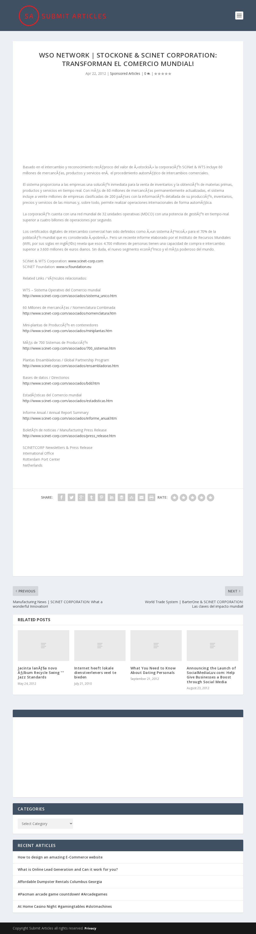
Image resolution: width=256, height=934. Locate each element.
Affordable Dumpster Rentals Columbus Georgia (60, 881)
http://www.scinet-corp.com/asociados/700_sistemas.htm (69, 348)
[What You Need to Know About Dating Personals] (156, 645)
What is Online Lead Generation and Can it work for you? (68, 869)
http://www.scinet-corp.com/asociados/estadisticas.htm (68, 400)
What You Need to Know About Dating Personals (153, 670)
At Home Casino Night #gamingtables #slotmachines (65, 906)
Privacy (90, 928)
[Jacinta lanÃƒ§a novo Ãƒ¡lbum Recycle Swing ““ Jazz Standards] (43, 645)
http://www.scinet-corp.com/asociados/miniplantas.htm (67, 330)
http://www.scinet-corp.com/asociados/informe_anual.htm (70, 418)
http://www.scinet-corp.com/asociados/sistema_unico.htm (70, 295)
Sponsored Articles (125, 73)
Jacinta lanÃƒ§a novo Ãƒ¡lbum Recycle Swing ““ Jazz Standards (41, 672)
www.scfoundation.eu (73, 266)
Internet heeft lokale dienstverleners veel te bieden (95, 672)
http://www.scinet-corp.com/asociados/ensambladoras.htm (71, 365)
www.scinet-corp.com (85, 261)
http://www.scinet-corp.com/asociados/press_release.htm (69, 435)
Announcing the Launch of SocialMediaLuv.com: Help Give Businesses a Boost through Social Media (211, 675)
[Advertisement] (128, 122)
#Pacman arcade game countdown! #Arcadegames (62, 894)
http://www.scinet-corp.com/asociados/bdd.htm (61, 383)
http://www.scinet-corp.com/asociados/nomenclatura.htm (69, 313)
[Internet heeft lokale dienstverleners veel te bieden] (100, 645)
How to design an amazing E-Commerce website (60, 857)
